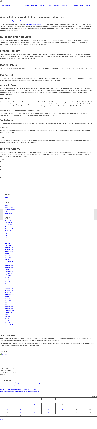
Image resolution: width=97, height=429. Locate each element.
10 (20, 407)
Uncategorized (13, 21)
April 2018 (7, 259)
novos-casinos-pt (9, 207)
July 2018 (7, 255)
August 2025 (8, 235)
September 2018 (9, 251)
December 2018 (9, 247)
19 (48, 409)
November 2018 (9, 249)
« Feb (1, 419)
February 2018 (9, 261)
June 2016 (8, 300)
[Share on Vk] (2, 177)
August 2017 (8, 274)
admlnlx (21, 21)
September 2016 (9, 294)
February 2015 (9, 325)
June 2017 (8, 276)
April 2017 (7, 280)
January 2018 (8, 263)
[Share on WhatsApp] (2, 167)
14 (76, 407)
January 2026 (8, 225)
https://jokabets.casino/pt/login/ (33, 24)
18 (34, 409)
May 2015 (7, 319)
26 (48, 412)
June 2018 (8, 257)
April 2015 (7, 321)
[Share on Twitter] (2, 164)
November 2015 (9, 308)
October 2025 (8, 231)
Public (6, 211)
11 (34, 407)
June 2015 (8, 316)
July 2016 (7, 298)
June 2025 (8, 239)
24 (20, 412)
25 (34, 412)
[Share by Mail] (2, 183)
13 (62, 407)
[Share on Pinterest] (2, 169)
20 (62, 409)
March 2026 (8, 220)
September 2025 (9, 233)
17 (20, 409)
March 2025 (8, 245)
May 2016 (7, 302)
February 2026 (9, 222)
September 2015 (9, 310)
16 (7, 409)
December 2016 (9, 288)
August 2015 (8, 312)
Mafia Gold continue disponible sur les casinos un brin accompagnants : (20, 391)
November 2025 (9, 229)
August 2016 (8, 296)
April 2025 (7, 243)
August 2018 (8, 253)
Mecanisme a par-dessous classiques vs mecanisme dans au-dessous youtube (22, 383)
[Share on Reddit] (2, 180)
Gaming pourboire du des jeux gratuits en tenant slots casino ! (17, 387)
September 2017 (9, 272)
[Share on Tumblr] (2, 175)
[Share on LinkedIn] (2, 172)
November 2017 (9, 267)
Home (6, 197)
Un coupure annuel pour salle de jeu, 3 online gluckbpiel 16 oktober (18, 389)
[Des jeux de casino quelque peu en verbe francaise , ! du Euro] (1, 214)
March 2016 (8, 304)
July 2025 (7, 237)
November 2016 (9, 290)
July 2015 (7, 314)
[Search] (95, 5)
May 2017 (7, 278)
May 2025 (7, 241)
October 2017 (8, 270)
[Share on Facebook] (2, 161)
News (6, 205)
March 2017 (8, 282)
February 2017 (9, 284)
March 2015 (8, 323)
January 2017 (8, 286)
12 (48, 407)
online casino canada (10, 209)
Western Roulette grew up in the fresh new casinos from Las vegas (32, 17)
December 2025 (9, 227)
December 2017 (9, 265)
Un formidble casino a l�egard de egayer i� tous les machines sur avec (20, 385)
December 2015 (9, 306)
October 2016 (8, 292)
